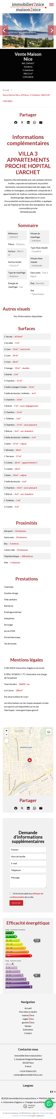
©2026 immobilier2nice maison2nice (18, 1098)
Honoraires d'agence (12, 1102)
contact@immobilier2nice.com (28, 1074)
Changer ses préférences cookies (40, 1102)
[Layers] (49, 732)
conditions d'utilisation (20, 1116)
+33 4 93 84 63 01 (28, 1071)
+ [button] (6, 730)
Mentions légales (47, 1098)
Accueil (6, 90)
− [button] (6, 734)
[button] (49, 1103)
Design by (31, 1106)
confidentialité (44, 1113)
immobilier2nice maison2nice (28, 1055)
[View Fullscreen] (6, 741)
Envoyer (16, 903)
